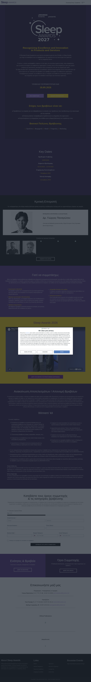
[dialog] (45, 341)
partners (28, 332)
